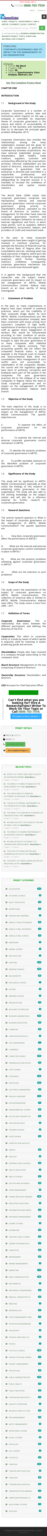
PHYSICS (12, 1344)
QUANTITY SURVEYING (17, 1404)
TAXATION (12, 1464)
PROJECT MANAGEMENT (18, 1364)
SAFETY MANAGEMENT (17, 1424)
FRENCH (11, 1150)
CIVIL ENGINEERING (16, 1043)
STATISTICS (13, 1457)
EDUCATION (13, 1083)
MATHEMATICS (14, 1284)
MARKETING (13, 1270)
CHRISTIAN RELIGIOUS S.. (18, 1036)
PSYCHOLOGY (14, 1370)
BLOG (24, 24)
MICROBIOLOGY (15, 1310)
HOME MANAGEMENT (17, 1190)
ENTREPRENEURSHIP (17, 1103)
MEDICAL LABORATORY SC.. (19, 1297)
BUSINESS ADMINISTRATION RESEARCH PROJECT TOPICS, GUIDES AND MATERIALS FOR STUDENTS (23, 36)
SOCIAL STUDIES (15, 1437)
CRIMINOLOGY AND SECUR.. (19, 1063)
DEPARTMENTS (25, 21)
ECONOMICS (13, 1076)
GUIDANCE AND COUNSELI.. (19, 1163)
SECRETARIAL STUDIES (17, 1431)
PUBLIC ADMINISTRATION (19, 1377)
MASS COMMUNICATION (18, 1277)
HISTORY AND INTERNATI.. (19, 1183)
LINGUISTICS (13, 1250)
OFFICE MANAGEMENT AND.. (20, 1317)
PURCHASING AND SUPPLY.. (19, 1397)
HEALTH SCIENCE (15, 1176)
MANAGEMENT (14, 1257)
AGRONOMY (13, 942)
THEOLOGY (13, 1478)
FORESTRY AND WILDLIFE (19, 1143)
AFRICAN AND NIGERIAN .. (19, 916)
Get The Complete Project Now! (23, 82)
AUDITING (12, 962)
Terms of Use (23, 1533)
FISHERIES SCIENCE (16, 1130)
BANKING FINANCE (16, 969)
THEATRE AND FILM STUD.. (19, 1471)
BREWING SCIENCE (16, 996)
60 (13, 739)
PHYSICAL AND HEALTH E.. (19, 1337)
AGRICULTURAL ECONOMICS (20, 922)
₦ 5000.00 (16, 735)
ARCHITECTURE (14, 956)
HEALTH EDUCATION (17, 1170)
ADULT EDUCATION (16, 902)
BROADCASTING (15, 1003)
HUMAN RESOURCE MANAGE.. (20, 1197)
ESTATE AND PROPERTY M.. (19, 1116)
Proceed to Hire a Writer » (26, 716)
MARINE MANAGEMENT (18, 1263)
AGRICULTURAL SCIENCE (18, 936)
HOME (4, 21)
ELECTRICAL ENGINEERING (19, 1090)
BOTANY (12, 989)
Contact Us (41, 10)
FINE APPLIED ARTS (16, 1123)
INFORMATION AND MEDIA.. (20, 1210)
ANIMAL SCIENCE (15, 949)
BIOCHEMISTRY (14, 976)
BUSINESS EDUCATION (17, 1023)
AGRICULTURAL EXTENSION (19, 929)
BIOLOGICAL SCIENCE (17, 982)
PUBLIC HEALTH (15, 1384)
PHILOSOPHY (13, 1330)
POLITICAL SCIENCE (16, 1350)
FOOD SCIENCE (14, 1136)
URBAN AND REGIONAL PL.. (19, 1498)
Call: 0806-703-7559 (15, 744)
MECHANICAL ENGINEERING (19, 1290)
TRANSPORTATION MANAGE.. (20, 1491)
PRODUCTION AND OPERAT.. (20, 1357)
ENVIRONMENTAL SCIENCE (19, 1110)
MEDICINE (12, 1304)
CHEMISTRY (13, 1029)
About (32, 10)
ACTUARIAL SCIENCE (16, 895)
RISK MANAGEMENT (16, 1417)
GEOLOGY (12, 1156)
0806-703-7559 (29, 711)
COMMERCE (13, 1049)
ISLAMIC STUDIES (15, 1223)
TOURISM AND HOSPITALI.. (19, 1484)
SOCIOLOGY (13, 1444)
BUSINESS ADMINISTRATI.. (19, 1016)
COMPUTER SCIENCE (17, 1056)
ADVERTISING (14, 909)
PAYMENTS (15, 24)
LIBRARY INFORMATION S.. (19, 1243)
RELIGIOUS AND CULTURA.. (19, 1411)
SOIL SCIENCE (14, 1451)
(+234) (30, 5)
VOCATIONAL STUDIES (17, 1504)
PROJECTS (13, 21)
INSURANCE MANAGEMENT (19, 1217)
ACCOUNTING (14, 889)
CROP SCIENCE (14, 1069)
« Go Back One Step (11, 33)
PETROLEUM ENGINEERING (19, 1324)
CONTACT (32, 24)
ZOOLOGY (12, 1511)
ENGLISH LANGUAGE (16, 1096)
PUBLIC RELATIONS (16, 1391)
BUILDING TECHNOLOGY (18, 1009)
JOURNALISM (13, 1230)
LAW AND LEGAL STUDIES (19, 1237)
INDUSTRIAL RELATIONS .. (19, 1203)
